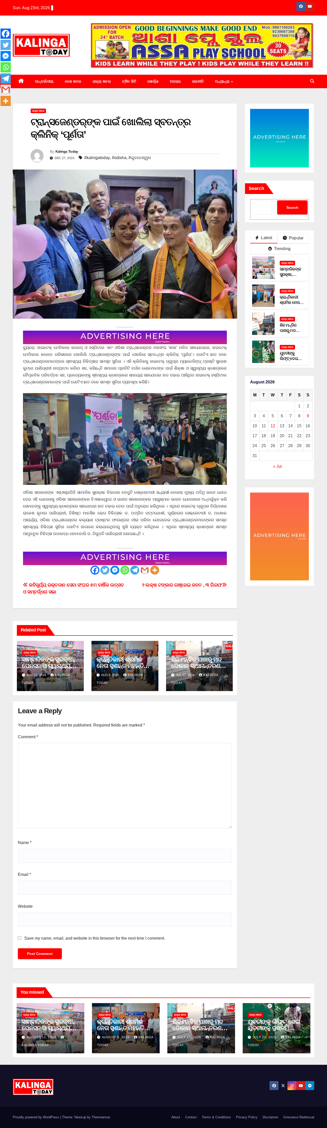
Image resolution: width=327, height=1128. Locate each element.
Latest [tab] (266, 238)
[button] (312, 81)
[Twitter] (104, 570)
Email (24, 874)
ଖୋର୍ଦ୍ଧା (153, 81)
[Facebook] (94, 570)
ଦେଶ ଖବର (73, 81)
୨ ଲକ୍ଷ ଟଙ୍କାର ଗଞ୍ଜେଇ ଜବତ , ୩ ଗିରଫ (182, 585)
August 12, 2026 (42, 1037)
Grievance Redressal (298, 1117)
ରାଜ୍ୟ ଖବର (102, 81)
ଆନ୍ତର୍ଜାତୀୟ (44, 81)
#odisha (119, 157)
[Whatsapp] (124, 570)
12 (273, 426)
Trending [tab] (281, 249)
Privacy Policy (247, 1117)
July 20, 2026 (265, 1037)
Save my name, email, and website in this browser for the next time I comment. (94, 938)
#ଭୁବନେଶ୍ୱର (140, 157)
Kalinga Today (66, 151)
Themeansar (101, 1117)
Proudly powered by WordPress (36, 1117)
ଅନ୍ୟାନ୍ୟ (223, 81)
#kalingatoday (97, 157)
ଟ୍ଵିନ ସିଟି (129, 81)
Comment (28, 737)
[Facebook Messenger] (114, 570)
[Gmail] (144, 570)
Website (25, 906)
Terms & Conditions (216, 1117)
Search (256, 188)
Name (24, 842)
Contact (191, 1117)
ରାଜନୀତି (198, 81)
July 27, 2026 (189, 1037)
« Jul (277, 466)
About (175, 1117)
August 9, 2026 (116, 1037)
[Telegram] (134, 570)
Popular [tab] (296, 238)
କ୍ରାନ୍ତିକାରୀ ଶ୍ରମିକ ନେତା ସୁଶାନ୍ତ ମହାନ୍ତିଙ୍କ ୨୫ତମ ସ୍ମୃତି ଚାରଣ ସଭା (125, 666)
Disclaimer (270, 1117)
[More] (154, 570)
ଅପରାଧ (175, 81)
